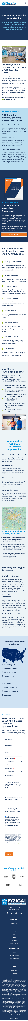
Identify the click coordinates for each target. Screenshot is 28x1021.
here (3, 99)
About (14, 931)
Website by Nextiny (14, 1018)
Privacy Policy (14, 970)
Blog (14, 926)
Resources (14, 923)
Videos (14, 929)
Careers (14, 937)
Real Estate (14, 961)
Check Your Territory (14, 955)
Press (14, 934)
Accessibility (14, 973)
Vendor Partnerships (14, 958)
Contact (14, 952)
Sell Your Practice (14, 943)
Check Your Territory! (14, 1016)
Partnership (14, 940)
